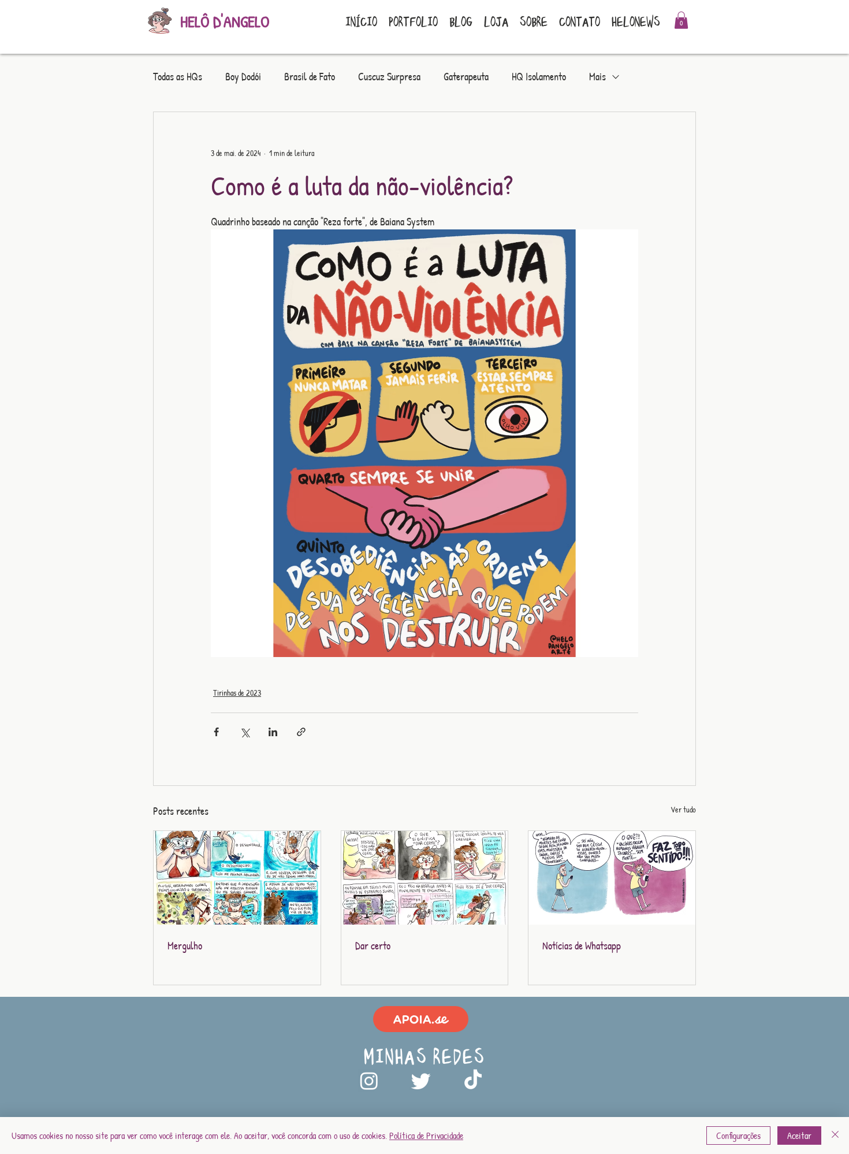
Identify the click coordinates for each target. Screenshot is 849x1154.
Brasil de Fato (309, 76)
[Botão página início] (158, 22)
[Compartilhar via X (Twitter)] (244, 731)
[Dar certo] (424, 878)
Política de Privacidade (426, 1135)
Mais (597, 76)
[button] (681, 20)
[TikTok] (473, 1080)
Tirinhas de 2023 (237, 692)
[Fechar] (835, 1135)
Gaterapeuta (466, 76)
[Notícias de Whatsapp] (611, 878)
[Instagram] (369, 1080)
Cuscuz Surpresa (389, 76)
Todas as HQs (177, 76)
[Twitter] (421, 1080)
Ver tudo (683, 809)
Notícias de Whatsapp (581, 945)
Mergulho (184, 945)
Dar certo (372, 945)
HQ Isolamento (539, 76)
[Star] (420, 1019)
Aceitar (799, 1135)
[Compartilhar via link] (301, 731)
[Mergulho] (237, 878)
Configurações (738, 1135)
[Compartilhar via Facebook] (216, 731)
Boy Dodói (243, 76)
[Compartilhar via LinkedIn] (272, 731)
